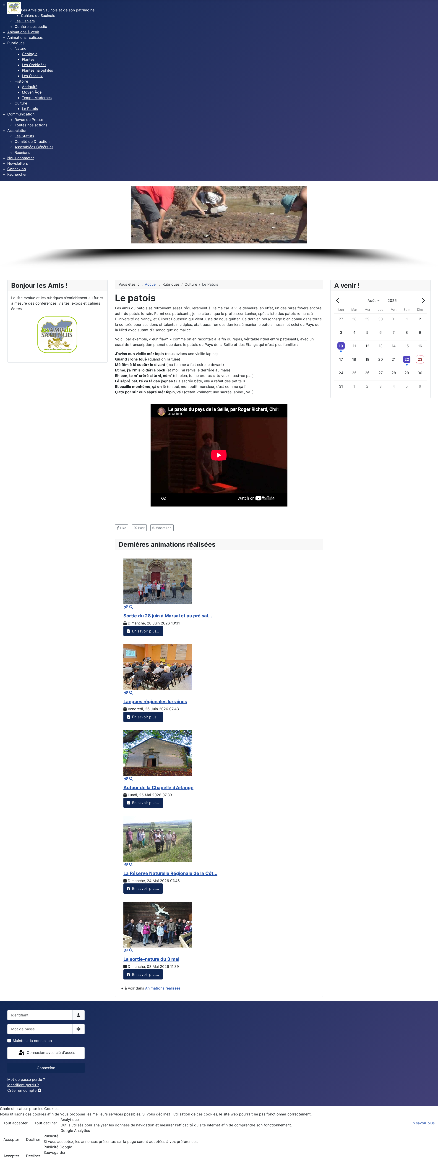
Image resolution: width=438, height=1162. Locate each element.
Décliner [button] (33, 1139)
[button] (38, 15)
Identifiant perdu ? (23, 1085)
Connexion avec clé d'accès (50, 1052)
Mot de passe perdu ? (26, 1079)
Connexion (46, 1067)
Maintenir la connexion (32, 1040)
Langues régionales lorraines (155, 701)
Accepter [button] (11, 1139)
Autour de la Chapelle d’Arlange (158, 787)
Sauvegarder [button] (54, 1152)
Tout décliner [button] (45, 1123)
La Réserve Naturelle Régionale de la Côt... (170, 873)
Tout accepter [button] (15, 1123)
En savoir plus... (145, 631)
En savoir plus (422, 1123)
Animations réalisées (162, 988)
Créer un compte (22, 1090)
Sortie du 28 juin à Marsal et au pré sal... (167, 616)
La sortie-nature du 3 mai (151, 959)
